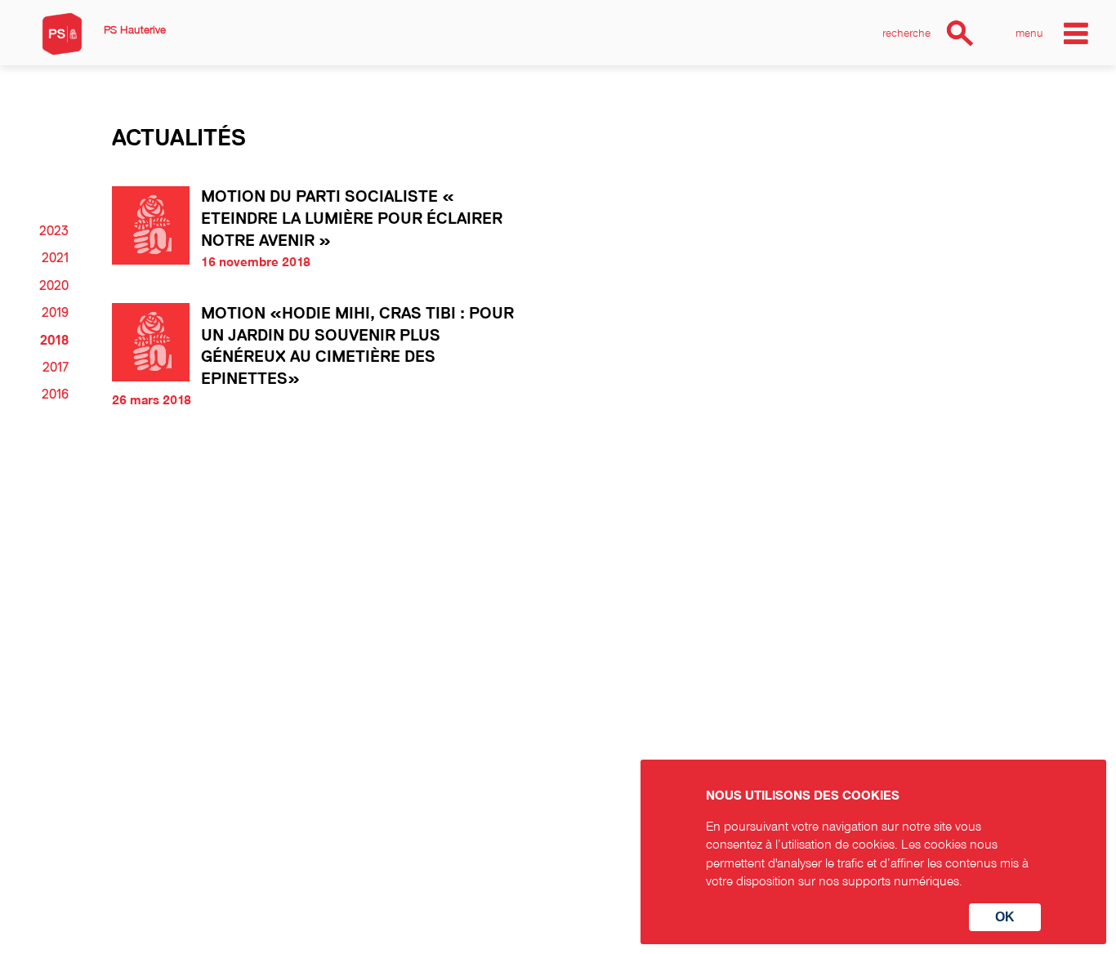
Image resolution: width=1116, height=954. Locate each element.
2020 (54, 286)
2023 (54, 231)
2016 (55, 394)
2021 (55, 258)
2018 (54, 340)
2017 (55, 367)
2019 (55, 312)
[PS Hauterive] (62, 34)
